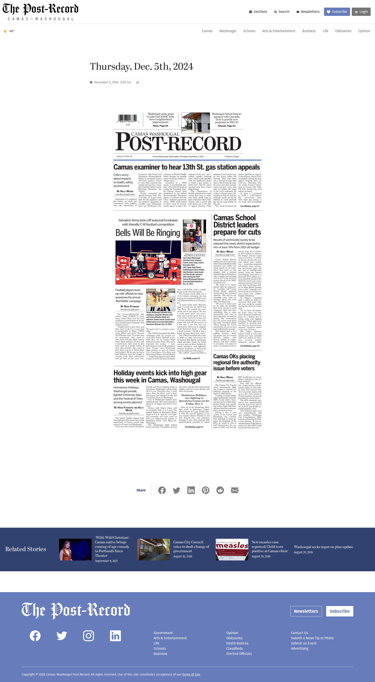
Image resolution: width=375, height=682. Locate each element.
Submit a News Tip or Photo (312, 638)
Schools (249, 31)
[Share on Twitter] (176, 490)
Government (163, 633)
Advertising (299, 648)
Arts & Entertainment (278, 31)
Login (364, 12)
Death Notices (237, 643)
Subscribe (339, 12)
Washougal (227, 31)
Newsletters (310, 12)
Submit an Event (304, 643)
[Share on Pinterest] (205, 490)
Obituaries (343, 31)
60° (12, 31)
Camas (207, 31)
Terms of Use (191, 674)
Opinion (364, 31)
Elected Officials (239, 654)
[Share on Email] (234, 490)
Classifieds (234, 648)
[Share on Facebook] (162, 490)
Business (309, 31)
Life (325, 31)
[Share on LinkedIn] (191, 490)
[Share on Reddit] (220, 490)
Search (283, 12)
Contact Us (299, 633)
